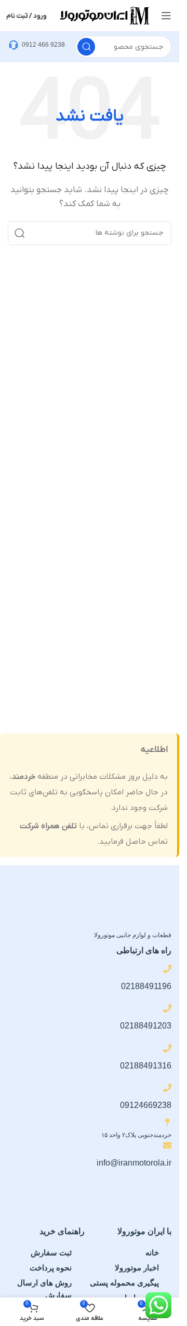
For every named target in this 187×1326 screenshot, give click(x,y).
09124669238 (145, 1105)
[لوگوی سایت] (104, 15)
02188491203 (145, 1025)
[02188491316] (167, 1048)
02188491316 (145, 1065)
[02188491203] (167, 1008)
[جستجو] (86, 47)
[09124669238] (167, 1088)
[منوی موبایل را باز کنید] (166, 15)
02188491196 (146, 986)
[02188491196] (167, 969)
